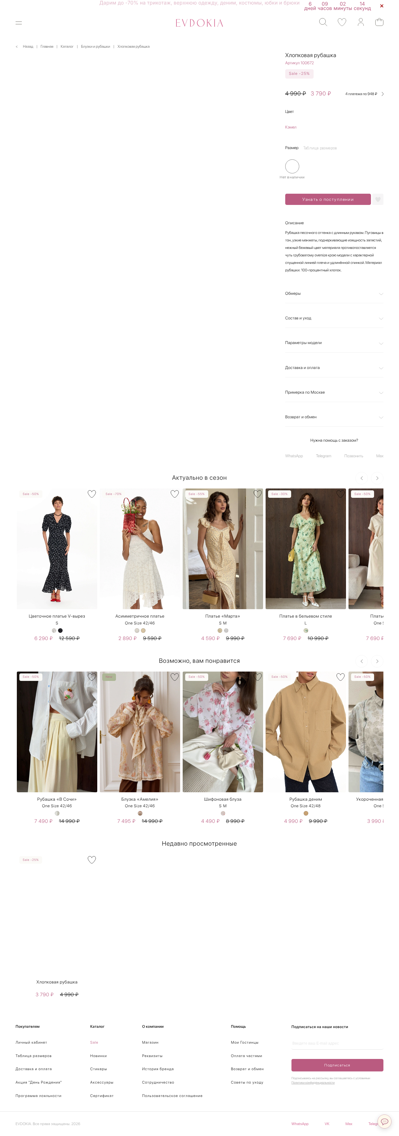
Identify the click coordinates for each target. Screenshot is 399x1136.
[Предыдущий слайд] (361, 478)
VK (327, 1124)
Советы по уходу (247, 1082)
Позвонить (353, 456)
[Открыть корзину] (376, 22)
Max (379, 456)
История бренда (158, 1069)
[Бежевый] (143, 630)
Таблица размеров (34, 1056)
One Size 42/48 (306, 806)
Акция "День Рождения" (39, 1082)
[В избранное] (92, 494)
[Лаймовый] (306, 630)
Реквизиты (152, 1056)
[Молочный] (137, 630)
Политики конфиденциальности (313, 1083)
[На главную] (199, 23)
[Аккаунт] (358, 22)
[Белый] (54, 630)
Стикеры (98, 1069)
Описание (294, 223)
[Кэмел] (306, 813)
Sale (94, 1042)
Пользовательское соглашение (172, 1096)
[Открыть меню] (23, 23)
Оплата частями (246, 1056)
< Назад (24, 46)
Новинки (98, 1056)
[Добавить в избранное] (377, 199)
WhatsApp (294, 456)
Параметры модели (303, 343)
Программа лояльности (39, 1096)
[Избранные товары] (339, 22)
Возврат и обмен (301, 417)
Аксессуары (102, 1082)
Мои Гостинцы (245, 1042)
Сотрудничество (158, 1082)
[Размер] (292, 166)
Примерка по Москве (305, 392)
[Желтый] (220, 630)
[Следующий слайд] (377, 478)
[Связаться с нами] (384, 1121)
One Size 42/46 (140, 623)
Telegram (323, 456)
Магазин (150, 1042)
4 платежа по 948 (361, 94)
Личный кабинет (31, 1042)
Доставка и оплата (302, 368)
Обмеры (293, 293)
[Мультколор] (57, 813)
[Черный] (60, 630)
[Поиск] (320, 22)
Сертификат (102, 1096)
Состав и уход (298, 318)
